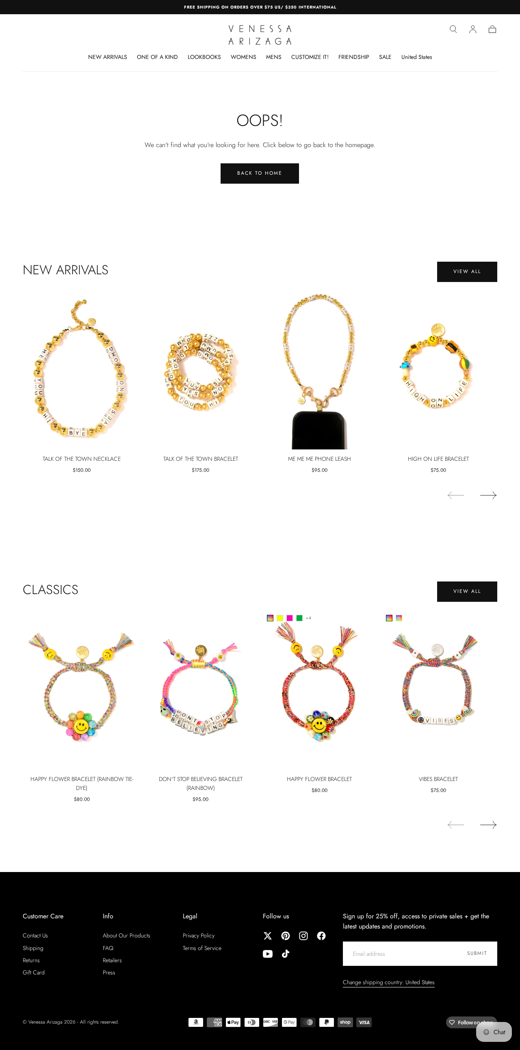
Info (108, 916)
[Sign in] (473, 29)
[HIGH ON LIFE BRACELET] (438, 368)
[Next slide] (488, 495)
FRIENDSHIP (353, 57)
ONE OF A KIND (157, 57)
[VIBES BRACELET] (438, 689)
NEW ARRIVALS (107, 57)
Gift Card (34, 972)
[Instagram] (303, 936)
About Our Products (126, 935)
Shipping (33, 948)
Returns (31, 960)
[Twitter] (268, 936)
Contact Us (35, 935)
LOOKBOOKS (204, 57)
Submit (477, 953)
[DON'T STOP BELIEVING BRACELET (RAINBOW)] (201, 689)
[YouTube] (268, 954)
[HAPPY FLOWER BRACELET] (319, 689)
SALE (385, 57)
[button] (453, 29)
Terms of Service (202, 948)
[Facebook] (321, 936)
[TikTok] (286, 954)
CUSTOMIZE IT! (310, 57)
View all (467, 271)
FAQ (108, 948)
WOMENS (243, 57)
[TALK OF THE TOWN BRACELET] (201, 368)
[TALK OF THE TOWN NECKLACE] (82, 368)
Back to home (259, 173)
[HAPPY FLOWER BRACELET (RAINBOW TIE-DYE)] (82, 689)
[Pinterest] (286, 936)
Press (109, 972)
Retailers (112, 960)
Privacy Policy (198, 935)
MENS (274, 57)
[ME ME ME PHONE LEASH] (319, 368)
